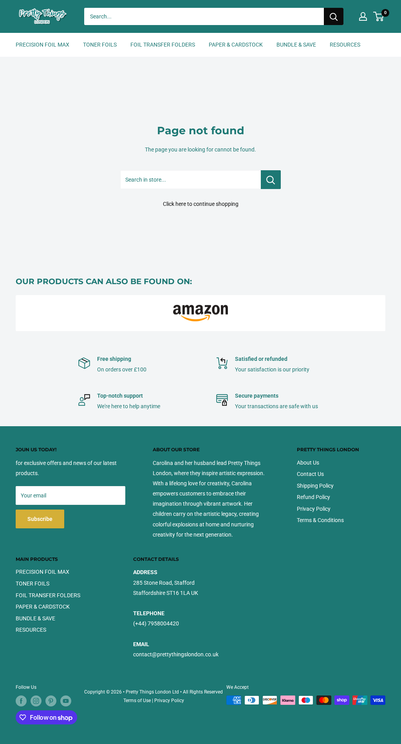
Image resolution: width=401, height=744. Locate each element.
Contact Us (310, 474)
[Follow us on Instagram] (36, 700)
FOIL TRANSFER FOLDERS (162, 44)
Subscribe (39, 519)
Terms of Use (137, 700)
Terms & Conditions (320, 520)
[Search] (333, 16)
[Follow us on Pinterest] (50, 700)
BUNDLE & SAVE (296, 44)
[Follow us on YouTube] (65, 700)
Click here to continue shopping (200, 204)
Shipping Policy (315, 486)
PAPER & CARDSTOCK (236, 44)
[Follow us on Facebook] (21, 700)
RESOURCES (345, 44)
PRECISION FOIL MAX (42, 44)
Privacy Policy (314, 509)
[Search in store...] (271, 179)
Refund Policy (313, 497)
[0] (379, 16)
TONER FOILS (100, 44)
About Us (308, 462)
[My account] (363, 16)
